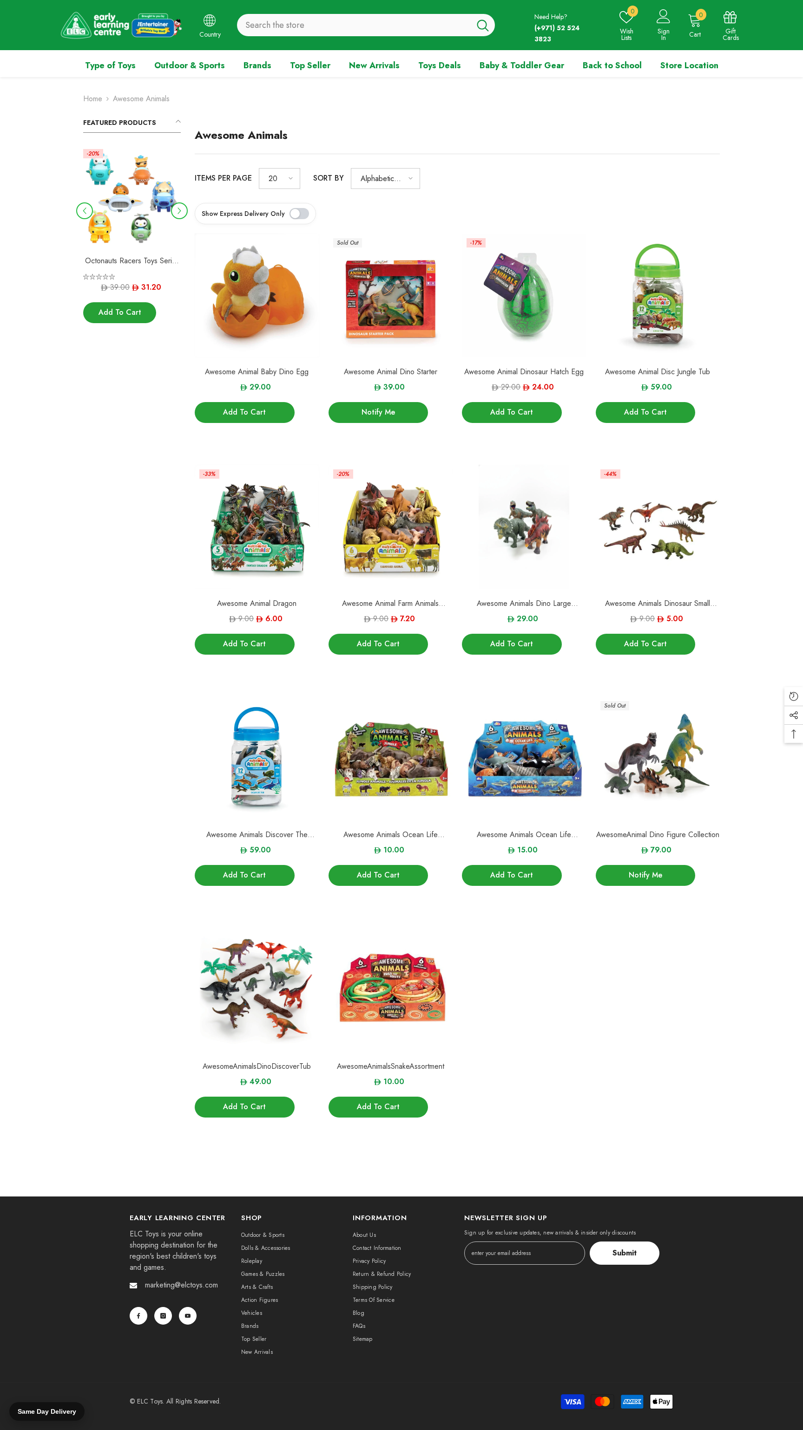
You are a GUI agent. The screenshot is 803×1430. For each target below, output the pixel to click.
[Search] (366, 25)
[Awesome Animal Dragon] (257, 527)
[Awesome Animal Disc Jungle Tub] (658, 296)
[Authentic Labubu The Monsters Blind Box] (132, 198)
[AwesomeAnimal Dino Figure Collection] (658, 758)
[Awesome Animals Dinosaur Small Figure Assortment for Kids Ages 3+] (658, 527)
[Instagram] (163, 1316)
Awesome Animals (141, 98)
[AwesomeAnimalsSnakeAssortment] (391, 990)
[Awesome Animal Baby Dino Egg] (257, 296)
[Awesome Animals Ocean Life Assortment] (391, 758)
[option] (132, 243)
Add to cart (120, 312)
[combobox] (354, 25)
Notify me (378, 412)
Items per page (223, 178)
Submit (624, 1253)
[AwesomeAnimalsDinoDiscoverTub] (257, 990)
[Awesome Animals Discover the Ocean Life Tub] (257, 758)
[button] (84, 210)
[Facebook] (138, 1316)
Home (92, 98)
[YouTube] (188, 1316)
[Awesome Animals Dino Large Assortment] (524, 527)
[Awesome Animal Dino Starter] (391, 296)
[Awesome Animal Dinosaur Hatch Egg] (524, 296)
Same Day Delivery (47, 1411)
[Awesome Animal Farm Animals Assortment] (391, 527)
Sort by (328, 178)
